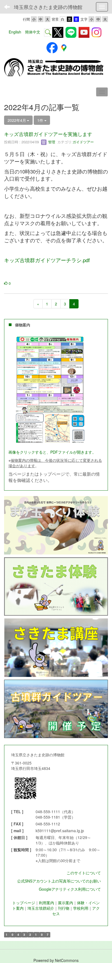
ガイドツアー (83, 141)
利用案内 (46, 902)
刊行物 (63, 908)
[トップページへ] (56, 67)
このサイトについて (84, 872)
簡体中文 (32, 32)
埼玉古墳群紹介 (40, 908)
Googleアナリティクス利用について (70, 889)
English (15, 32)
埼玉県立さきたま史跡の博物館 (48, 6)
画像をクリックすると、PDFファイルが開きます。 (52, 452)
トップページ (23, 902)
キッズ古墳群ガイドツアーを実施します (48, 133)
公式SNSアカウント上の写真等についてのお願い (59, 881)
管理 (51, 141)
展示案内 (65, 902)
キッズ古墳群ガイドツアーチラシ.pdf (47, 260)
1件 (40, 120)
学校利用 (80, 908)
